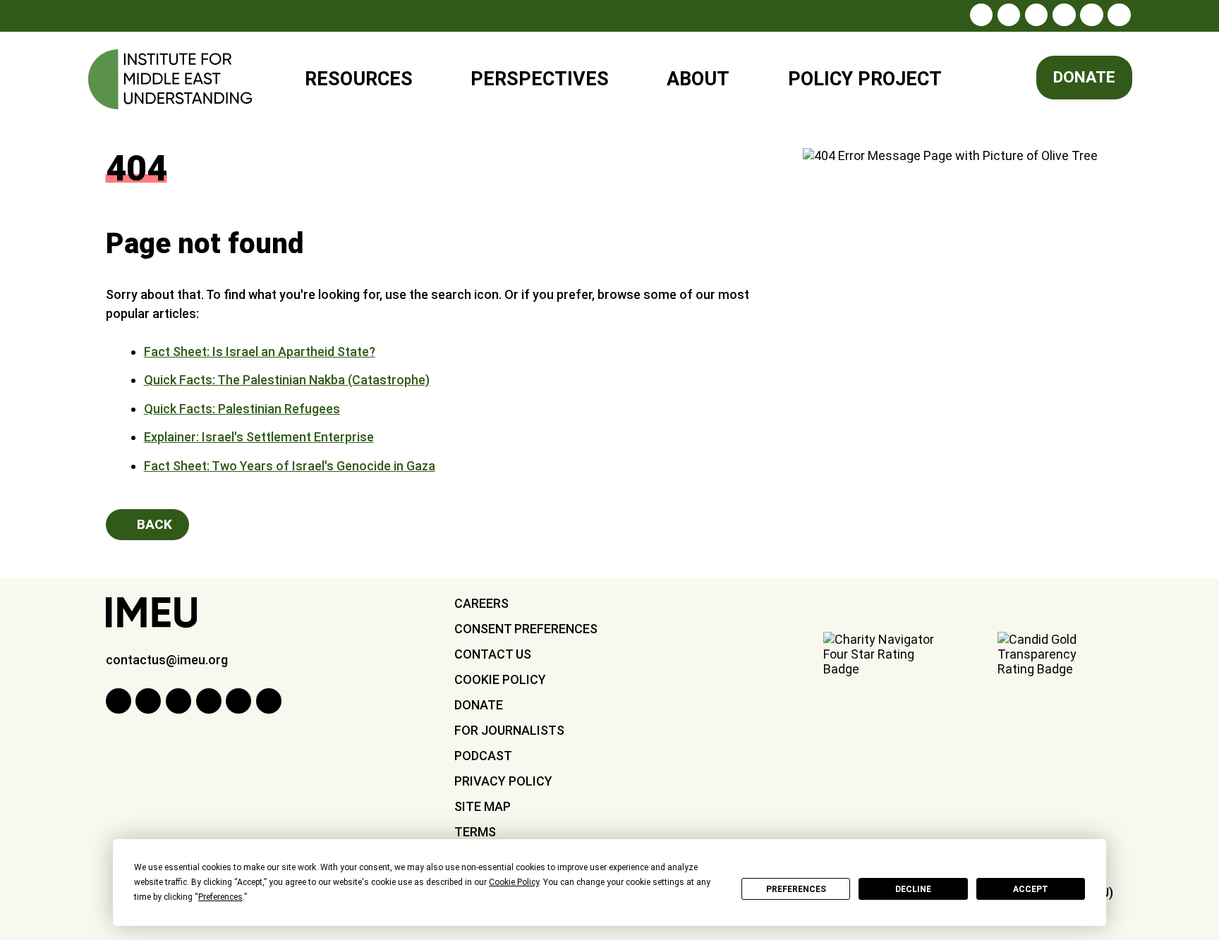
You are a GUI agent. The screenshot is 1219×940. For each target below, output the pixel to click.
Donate (1084, 77)
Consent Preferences (526, 628)
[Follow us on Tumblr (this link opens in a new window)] (1064, 15)
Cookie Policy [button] (514, 882)
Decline (913, 889)
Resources (359, 79)
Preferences (796, 889)
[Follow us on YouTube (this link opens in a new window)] (1091, 15)
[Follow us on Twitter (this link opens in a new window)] (1036, 15)
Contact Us (492, 654)
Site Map (482, 806)
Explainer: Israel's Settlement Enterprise (259, 436)
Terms (475, 831)
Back (152, 524)
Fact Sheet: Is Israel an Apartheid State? (259, 351)
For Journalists (509, 730)
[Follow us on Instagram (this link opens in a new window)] (981, 15)
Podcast (483, 755)
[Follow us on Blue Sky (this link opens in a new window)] (1119, 15)
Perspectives (540, 79)
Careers (481, 603)
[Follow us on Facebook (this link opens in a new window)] (1008, 15)
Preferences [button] (220, 897)
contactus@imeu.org (167, 659)
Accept (1030, 889)
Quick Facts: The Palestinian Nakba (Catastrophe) (287, 379)
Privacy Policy (503, 781)
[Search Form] (993, 80)
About (698, 79)
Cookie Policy (500, 679)
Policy (856, 73)
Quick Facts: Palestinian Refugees (242, 408)
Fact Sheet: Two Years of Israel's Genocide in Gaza (289, 465)
